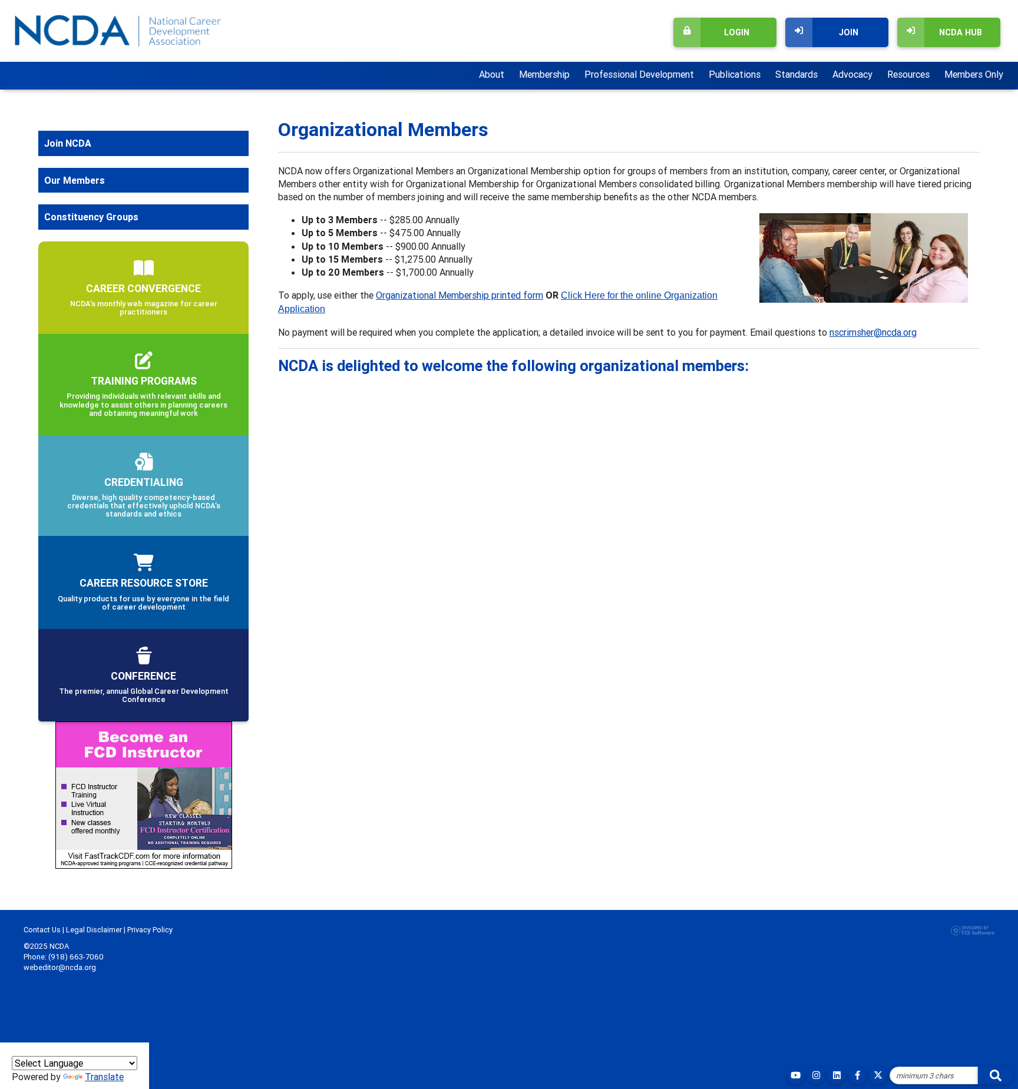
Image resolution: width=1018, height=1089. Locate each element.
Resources (908, 74)
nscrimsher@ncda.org (873, 332)
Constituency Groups (91, 217)
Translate (104, 1077)
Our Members (74, 180)
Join (848, 32)
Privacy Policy (150, 930)
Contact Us (42, 930)
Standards (796, 74)
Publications (735, 74)
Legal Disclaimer (94, 930)
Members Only (973, 74)
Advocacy (852, 74)
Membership (544, 74)
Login (736, 32)
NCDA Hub (960, 32)
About (491, 74)
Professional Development (639, 74)
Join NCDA (67, 143)
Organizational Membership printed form (459, 295)
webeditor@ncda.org (60, 967)
